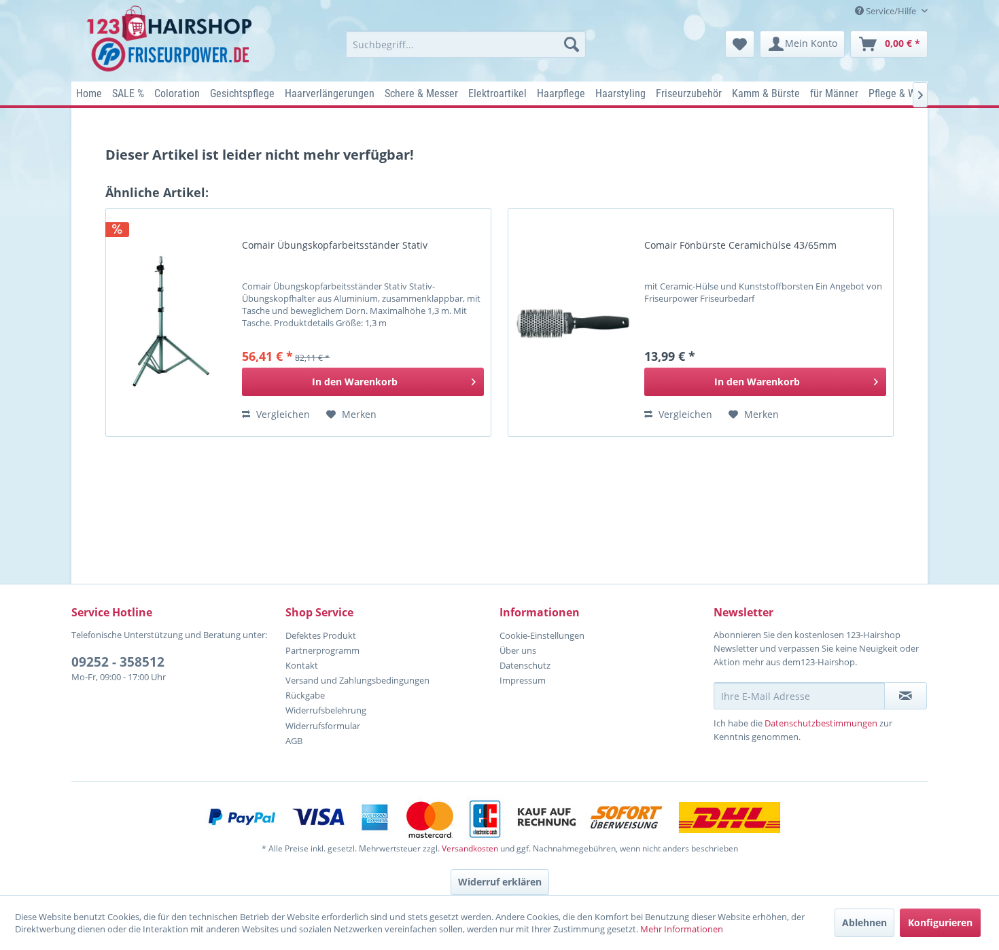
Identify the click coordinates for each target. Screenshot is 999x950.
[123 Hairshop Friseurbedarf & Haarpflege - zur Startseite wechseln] (171, 39)
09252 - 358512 (117, 662)
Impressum (523, 680)
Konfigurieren (940, 922)
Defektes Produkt (320, 635)
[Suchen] (571, 44)
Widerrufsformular (322, 726)
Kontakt (301, 665)
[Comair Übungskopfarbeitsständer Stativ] (170, 322)
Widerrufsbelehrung (325, 710)
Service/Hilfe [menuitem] (891, 11)
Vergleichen (281, 414)
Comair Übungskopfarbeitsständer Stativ (334, 245)
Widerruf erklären (500, 881)
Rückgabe (305, 695)
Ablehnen (864, 922)
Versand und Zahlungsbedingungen (357, 680)
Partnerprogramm (322, 650)
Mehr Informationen (681, 929)
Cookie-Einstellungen (542, 635)
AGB (293, 741)
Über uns (518, 650)
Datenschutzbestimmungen (821, 723)
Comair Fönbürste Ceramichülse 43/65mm (740, 245)
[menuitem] (466, 44)
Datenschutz (525, 665)
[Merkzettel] (739, 44)
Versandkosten (470, 848)
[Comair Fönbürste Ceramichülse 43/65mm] (573, 322)
